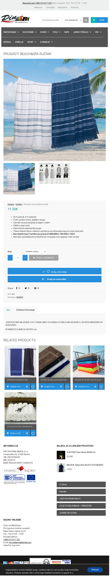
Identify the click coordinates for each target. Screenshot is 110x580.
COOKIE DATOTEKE (68, 513)
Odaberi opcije (16, 387)
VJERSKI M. (45, 42)
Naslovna (38, 7)
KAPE (66, 32)
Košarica (74, 7)
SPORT (30, 42)
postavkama (11, 575)
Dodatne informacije (25, 310)
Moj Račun (62, 7)
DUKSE (43, 32)
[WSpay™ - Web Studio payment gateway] (40, 563)
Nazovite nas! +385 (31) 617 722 (37, 3)
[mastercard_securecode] (56, 563)
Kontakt (63, 491)
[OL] (54, 173)
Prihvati (95, 569)
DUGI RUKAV (28, 32)
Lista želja (50, 7)
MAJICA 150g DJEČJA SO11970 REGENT (85, 465)
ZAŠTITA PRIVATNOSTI (70, 499)
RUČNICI (7, 42)
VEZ (97, 32)
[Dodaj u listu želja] (33, 386)
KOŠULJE (19, 42)
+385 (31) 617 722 (11, 539)
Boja (10, 251)
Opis (8, 310)
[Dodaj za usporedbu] (27, 386)
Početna (11, 204)
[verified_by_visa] (66, 563)
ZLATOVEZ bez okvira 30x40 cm (81, 452)
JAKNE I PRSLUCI (80, 32)
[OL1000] (54, 110)
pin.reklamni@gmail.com (20, 542)
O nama (63, 484)
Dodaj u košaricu (45, 258)
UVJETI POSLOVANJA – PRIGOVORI (76, 506)
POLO (55, 32)
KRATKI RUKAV (9, 32)
